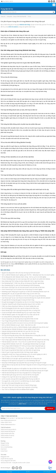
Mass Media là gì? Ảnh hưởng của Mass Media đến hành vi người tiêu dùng (22, 281)
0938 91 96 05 (9, 1)
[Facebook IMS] (49, 1)
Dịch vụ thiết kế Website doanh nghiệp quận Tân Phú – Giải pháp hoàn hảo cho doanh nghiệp (28, 275)
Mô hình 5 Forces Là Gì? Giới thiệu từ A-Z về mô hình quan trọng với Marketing (24, 296)
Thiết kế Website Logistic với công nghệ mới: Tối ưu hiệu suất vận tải (20, 314)
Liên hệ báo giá (46, 471)
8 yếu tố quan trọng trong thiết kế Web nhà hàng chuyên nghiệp (20, 352)
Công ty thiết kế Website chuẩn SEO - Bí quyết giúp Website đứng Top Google (23, 344)
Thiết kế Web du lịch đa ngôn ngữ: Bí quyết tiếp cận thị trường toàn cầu (22, 358)
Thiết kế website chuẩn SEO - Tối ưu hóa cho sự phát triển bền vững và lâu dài (23, 342)
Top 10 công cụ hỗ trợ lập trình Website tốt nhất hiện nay (18, 356)
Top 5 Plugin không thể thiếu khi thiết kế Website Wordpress (19, 321)
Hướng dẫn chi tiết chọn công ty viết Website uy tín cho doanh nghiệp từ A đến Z (24, 354)
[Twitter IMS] (52, 1)
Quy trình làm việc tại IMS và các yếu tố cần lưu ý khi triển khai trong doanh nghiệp (25, 323)
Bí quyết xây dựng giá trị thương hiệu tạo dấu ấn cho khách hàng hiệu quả (22, 302)
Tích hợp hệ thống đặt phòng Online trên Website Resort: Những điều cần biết (24, 335)
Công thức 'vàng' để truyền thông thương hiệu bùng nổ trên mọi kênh (21, 304)
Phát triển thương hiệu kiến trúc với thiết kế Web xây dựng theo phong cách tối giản (25, 370)
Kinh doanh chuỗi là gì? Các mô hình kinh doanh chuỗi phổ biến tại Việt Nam (23, 287)
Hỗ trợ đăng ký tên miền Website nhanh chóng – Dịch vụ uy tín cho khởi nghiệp (24, 277)
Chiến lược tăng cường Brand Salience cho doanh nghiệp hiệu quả (20, 306)
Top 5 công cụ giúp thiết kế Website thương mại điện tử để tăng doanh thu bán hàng (25, 339)
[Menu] (54, 5)
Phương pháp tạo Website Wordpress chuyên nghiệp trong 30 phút (21, 329)
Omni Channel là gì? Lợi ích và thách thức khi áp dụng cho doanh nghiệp (22, 289)
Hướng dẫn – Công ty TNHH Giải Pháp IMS (16, 16)
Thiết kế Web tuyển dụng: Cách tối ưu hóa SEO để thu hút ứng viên (20, 375)
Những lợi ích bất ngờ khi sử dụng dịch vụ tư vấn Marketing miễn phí (21, 360)
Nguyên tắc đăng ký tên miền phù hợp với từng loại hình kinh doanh (21, 273)
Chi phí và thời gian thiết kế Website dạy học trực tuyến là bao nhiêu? (21, 312)
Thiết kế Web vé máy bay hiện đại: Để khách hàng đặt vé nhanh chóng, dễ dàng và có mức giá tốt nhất (27, 365)
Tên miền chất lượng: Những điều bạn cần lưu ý (15, 383)
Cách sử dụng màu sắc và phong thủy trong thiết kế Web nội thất (20, 319)
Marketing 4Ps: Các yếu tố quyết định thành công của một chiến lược (21, 293)
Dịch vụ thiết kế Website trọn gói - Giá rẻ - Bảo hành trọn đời (19, 325)
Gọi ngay (10, 471)
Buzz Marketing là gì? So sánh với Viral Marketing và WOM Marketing (21, 285)
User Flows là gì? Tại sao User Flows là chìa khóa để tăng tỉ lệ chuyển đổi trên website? (26, 298)
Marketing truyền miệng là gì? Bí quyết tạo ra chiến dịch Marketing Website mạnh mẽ (25, 291)
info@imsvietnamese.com (10, 420)
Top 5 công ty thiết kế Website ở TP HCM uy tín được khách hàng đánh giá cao (23, 346)
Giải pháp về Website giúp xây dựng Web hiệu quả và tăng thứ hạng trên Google (24, 363)
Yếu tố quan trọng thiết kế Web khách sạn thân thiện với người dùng (21, 350)
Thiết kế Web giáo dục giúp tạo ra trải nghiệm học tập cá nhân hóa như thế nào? (24, 368)
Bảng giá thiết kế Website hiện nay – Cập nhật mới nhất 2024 (19, 333)
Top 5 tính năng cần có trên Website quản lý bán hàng (17, 337)
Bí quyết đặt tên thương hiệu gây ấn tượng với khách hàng (18, 300)
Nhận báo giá (50, 408)
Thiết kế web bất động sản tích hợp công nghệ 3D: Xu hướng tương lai (21, 372)
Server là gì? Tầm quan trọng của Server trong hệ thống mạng (19, 385)
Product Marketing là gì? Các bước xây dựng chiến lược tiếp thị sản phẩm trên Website (26, 279)
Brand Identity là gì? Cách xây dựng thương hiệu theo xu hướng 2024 (21, 310)
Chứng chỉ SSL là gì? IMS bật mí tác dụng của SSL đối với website (20, 377)
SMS (29, 471)
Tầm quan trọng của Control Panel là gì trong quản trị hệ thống (19, 387)
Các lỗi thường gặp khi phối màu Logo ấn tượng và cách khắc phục (20, 308)
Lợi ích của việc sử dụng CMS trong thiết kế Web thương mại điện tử (21, 379)
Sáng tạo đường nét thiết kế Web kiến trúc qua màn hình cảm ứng (20, 331)
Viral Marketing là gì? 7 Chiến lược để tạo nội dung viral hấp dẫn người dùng (23, 283)
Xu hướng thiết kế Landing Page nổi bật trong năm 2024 (17, 316)
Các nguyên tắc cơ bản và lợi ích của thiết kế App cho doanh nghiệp (21, 381)
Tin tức (29, 16)
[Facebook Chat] (50, 463)
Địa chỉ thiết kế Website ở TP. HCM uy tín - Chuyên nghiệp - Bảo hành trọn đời (23, 348)
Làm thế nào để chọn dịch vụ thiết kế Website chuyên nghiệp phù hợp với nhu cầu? (25, 327)
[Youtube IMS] (54, 1)
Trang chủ (3, 16)
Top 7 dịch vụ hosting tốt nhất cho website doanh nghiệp (18, 389)
